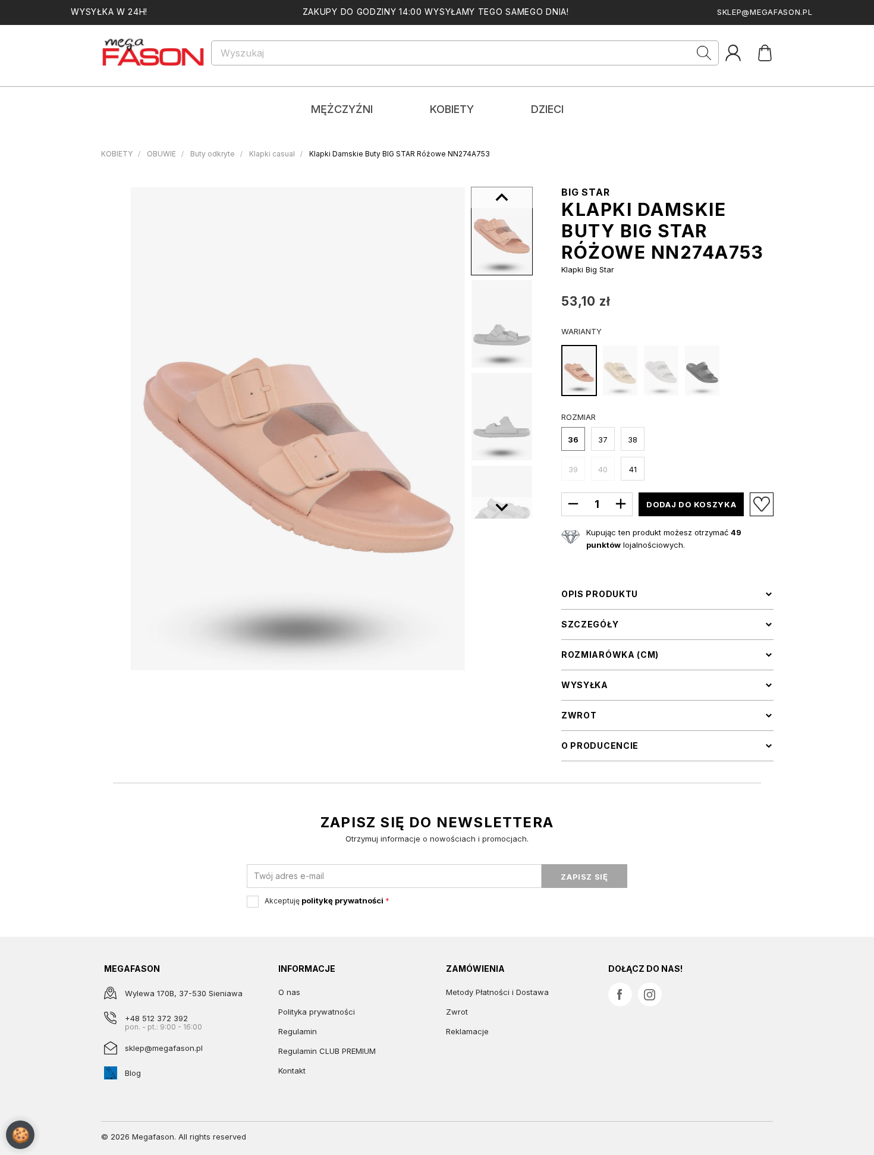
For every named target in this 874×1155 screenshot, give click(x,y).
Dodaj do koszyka (691, 504)
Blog (133, 1073)
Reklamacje (467, 1031)
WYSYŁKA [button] (584, 685)
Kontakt (292, 1070)
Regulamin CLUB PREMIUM (327, 1051)
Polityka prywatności (316, 1011)
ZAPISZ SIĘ (584, 876)
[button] (502, 508)
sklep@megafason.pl (765, 12)
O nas (289, 992)
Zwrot (457, 1011)
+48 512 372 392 (156, 1018)
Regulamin (297, 1031)
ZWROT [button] (579, 715)
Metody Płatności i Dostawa (497, 992)
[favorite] (762, 504)
